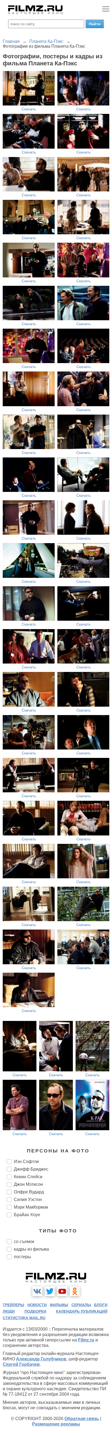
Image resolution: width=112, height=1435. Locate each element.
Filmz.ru (86, 1340)
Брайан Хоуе (27, 1214)
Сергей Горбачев (21, 1364)
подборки (35, 1311)
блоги (100, 1305)
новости (37, 1305)
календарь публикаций (81, 1311)
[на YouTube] (62, 1291)
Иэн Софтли (26, 1161)
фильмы (59, 1305)
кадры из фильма (31, 1249)
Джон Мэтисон (28, 1184)
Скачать (29, 109)
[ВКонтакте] (37, 1291)
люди (9, 1311)
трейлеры (13, 1305)
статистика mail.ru (24, 1318)
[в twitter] (50, 1291)
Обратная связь (81, 1418)
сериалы (81, 1305)
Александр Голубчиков (41, 1359)
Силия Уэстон (28, 1199)
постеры (22, 1256)
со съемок (24, 1241)
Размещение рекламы (56, 1424)
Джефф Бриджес (31, 1169)
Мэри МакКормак (31, 1207)
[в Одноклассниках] (75, 1291)
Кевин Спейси (28, 1176)
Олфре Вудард (29, 1192)
